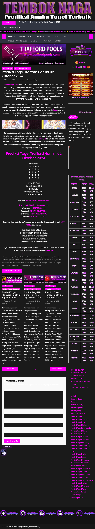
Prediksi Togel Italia (78, 454)
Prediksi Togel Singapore (80, 474)
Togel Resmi (25, 265)
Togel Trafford (36, 265)
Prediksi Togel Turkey (53, 289)
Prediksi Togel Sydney (79, 477)
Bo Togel (23, 257)
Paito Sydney (76, 411)
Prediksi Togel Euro (78, 434)
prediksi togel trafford (21, 263)
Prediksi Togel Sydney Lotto (82, 480)
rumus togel (34, 263)
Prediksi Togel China (79, 431)
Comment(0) (32, 80)
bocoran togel (49, 257)
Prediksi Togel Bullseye (80, 425)
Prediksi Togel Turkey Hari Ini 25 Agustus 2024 (54, 295)
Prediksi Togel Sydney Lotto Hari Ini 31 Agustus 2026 (39, 23)
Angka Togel (14, 257)
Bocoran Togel (76, 399)
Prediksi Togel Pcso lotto (80, 468)
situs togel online (46, 263)
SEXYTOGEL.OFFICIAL (38, 211)
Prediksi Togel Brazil (78, 422)
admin (21, 80)
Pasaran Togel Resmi (38, 260)
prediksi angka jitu (54, 260)
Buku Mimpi (47, 41)
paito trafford (25, 260)
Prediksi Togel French (79, 437)
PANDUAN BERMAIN (78, 413)
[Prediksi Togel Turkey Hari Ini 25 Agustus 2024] (55, 279)
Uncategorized (77, 498)
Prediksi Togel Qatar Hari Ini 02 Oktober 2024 (59, 369)
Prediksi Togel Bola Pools (80, 419)
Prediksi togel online (79, 466)
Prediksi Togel (7, 69)
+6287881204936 (39, 208)
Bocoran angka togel (35, 257)
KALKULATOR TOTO (78, 373)
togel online (15, 265)
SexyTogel (42, 139)
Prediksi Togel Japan (79, 457)
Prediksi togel (7, 263)
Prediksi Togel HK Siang (32, 289)
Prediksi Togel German (80, 439)
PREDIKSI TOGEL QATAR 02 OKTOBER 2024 (37, 200)
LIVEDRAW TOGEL (43, 36)
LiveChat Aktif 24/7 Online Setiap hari (34, 205)
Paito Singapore (77, 408)
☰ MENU (34, 41)
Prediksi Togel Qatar (79, 471)
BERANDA (11, 36)
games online (14, 260)
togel (55, 110)
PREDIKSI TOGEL (25, 36)
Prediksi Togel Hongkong (80, 445)
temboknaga (76, 495)
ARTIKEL (58, 41)
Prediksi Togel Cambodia (81, 428)
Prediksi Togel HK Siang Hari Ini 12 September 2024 (32, 295)
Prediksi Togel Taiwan (79, 483)
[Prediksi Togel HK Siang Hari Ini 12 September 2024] (34, 279)
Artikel (73, 396)
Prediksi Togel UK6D (78, 492)
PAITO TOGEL (60, 36)
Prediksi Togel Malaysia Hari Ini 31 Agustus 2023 (11, 295)
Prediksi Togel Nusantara (80, 463)
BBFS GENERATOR (77, 370)
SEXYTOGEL (49, 250)
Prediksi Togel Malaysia (80, 460)
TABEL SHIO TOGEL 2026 (17, 41)
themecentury (34, 527)
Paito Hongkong (77, 405)
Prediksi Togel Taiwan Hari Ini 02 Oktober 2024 (12, 369)
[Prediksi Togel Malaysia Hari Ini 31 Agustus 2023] (12, 279)
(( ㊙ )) (73, 117)
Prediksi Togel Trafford (22, 69)
